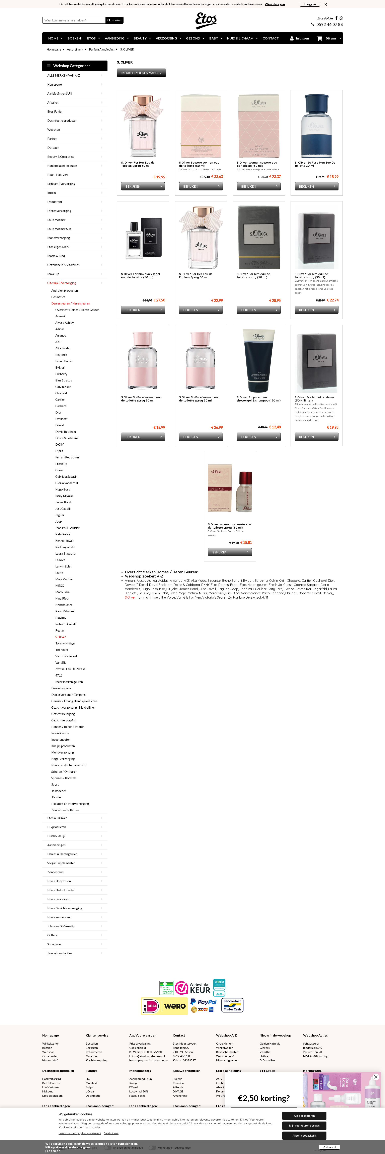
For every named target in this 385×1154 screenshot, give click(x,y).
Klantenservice (97, 1035)
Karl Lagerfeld (65, 547)
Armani (60, 316)
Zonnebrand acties (59, 953)
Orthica (52, 935)
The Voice (62, 649)
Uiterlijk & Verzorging (61, 283)
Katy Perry (62, 534)
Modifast (91, 1083)
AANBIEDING (115, 38)
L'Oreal (133, 1087)
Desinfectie (93, 1095)
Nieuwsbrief (50, 1060)
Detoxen (53, 147)
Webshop (53, 129)
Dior (58, 412)
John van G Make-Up (61, 926)
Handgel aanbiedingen (62, 165)
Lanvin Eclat (63, 566)
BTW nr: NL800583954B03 (146, 1052)
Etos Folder (55, 111)
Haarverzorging (51, 1078)
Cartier (60, 399)
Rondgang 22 (181, 1047)
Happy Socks (137, 1095)
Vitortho (265, 1052)
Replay (60, 630)
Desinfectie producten (62, 120)
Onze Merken (224, 1043)
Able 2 (220, 1087)
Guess (59, 470)
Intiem (51, 192)
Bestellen (92, 1043)
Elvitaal (264, 1056)
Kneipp (133, 1083)
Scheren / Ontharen (64, 771)
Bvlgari (60, 367)
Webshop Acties (315, 1035)
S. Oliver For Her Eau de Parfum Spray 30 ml (196, 275)
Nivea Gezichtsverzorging (64, 908)
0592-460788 (181, 1056)
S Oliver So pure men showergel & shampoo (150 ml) (259, 398)
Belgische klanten (227, 1052)
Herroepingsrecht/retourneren (148, 1060)
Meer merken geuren (69, 682)
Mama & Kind (56, 256)
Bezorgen (92, 1047)
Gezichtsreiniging (63, 714)
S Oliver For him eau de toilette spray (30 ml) (311, 275)
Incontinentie (60, 733)
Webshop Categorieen (71, 66)
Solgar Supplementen (61, 863)
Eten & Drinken (57, 818)
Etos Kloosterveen (185, 1043)
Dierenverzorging (59, 210)
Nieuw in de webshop (275, 1035)
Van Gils (60, 662)
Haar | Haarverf (57, 174)
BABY (213, 38)
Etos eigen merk (52, 1095)
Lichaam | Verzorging (61, 183)
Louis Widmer (56, 219)
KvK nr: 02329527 (184, 1060)
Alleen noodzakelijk (304, 1135)
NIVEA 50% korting (315, 1056)
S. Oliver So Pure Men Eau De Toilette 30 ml (315, 164)
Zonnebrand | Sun (140, 1078)
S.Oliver (60, 637)
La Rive (60, 560)
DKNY (59, 444)
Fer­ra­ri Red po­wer (67, 457)
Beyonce (61, 354)
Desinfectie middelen (58, 1070)
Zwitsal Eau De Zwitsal (70, 669)
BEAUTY (140, 38)
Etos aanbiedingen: (56, 1106)
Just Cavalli (63, 508)
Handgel (92, 1070)
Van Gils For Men (188, 597)
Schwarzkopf (311, 1043)
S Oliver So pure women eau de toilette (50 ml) (199, 164)
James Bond (63, 502)
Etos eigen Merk (58, 247)
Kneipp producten (63, 746)
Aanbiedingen (56, 845)
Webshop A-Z (226, 1035)
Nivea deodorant (58, 899)
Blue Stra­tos (63, 380)
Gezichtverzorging (63, 720)
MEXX (59, 585)
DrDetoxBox (267, 1060)
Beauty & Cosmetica (60, 156)
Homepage (54, 49)
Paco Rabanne (64, 611)
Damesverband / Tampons (68, 694)
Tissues (56, 797)
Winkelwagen (50, 1043)
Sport (55, 784)
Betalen (47, 1047)
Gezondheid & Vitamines (63, 265)
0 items (331, 38)
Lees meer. (52, 1151)
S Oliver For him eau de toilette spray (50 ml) (253, 275)
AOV (219, 1078)
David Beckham (65, 431)
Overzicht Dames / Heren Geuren (77, 310)
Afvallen (53, 102)
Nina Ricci (62, 598)
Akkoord (329, 1147)
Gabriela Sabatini (66, 476)
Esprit (59, 451)
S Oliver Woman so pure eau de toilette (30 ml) (257, 164)
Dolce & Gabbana (66, 438)
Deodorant (54, 201)
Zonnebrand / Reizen (65, 810)
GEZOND (193, 38)
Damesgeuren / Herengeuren (70, 303)
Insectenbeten (60, 739)
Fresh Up (61, 463)
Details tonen (111, 1133)
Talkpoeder (58, 791)
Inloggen (310, 4)
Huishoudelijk (56, 836)
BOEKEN (74, 38)
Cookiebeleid (137, 1047)
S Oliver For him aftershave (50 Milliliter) (314, 398)
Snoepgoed (54, 944)
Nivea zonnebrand (59, 917)
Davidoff (61, 419)
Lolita (59, 572)
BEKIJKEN (133, 186)
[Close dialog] (375, 1076)
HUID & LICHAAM (240, 38)
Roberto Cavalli (65, 624)
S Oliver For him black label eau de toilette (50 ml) (140, 275)
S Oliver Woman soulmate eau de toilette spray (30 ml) (229, 526)
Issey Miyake (64, 496)
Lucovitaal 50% (138, 1091)
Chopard (61, 393)
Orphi (219, 1083)
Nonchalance (64, 605)
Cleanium (178, 1083)
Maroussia (62, 592)
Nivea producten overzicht (69, 765)
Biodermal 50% (312, 1047)
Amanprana (180, 1095)
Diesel (59, 425)
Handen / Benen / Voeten (67, 726)
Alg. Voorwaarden (142, 1035)
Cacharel (61, 406)
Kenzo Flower (64, 540)
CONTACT (271, 38)
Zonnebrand (55, 872)
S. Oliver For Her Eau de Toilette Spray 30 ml (138, 164)
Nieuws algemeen (227, 1060)
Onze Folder (50, 1056)
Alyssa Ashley (64, 322)
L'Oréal (90, 1091)
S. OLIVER (127, 49)
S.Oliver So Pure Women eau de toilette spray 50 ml (199, 398)
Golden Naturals (270, 1043)
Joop (58, 521)
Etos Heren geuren (253, 585)
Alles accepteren (304, 1115)
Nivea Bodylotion (59, 881)
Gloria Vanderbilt (66, 483)
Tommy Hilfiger (65, 643)
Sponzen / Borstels (63, 778)
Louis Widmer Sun (59, 229)
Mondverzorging (58, 238)
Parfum (52, 138)
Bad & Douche (51, 1083)
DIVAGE (178, 1091)
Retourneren (94, 1052)
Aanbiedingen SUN (59, 93)
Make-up (53, 274)
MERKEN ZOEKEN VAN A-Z (141, 73)
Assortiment (75, 49)
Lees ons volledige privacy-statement (80, 1133)
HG (88, 1078)
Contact (179, 1035)
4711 (59, 675)
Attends (178, 1087)
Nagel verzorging (63, 759)
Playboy (60, 617)
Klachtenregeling (96, 1060)
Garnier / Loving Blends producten (74, 701)
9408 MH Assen (183, 1052)
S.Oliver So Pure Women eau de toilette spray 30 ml (141, 398)
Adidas (59, 329)
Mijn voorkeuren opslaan (304, 1125)
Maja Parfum (64, 579)
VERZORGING (166, 38)
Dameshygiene (61, 688)
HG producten (56, 827)
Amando (60, 335)
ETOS (91, 38)
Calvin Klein (63, 386)
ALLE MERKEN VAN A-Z (63, 75)
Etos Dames (220, 585)
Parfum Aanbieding (101, 49)
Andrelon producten (64, 290)
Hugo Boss (62, 489)
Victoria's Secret (66, 656)
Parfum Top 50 (312, 1052)
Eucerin (177, 1078)
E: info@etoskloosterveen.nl (147, 1056)
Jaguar (59, 515)
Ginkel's (265, 1047)
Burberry (61, 374)
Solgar (90, 1087)
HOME (53, 38)
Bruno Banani (64, 361)
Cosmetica (58, 297)
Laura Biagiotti (65, 553)
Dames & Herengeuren (62, 854)
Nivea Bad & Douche (61, 890)
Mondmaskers (140, 1070)
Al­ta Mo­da (62, 348)
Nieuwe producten (187, 1070)
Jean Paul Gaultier (67, 528)
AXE (58, 342)
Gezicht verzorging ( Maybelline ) (73, 707)
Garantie (91, 1056)
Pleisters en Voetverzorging (70, 803)
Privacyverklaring (140, 1043)
